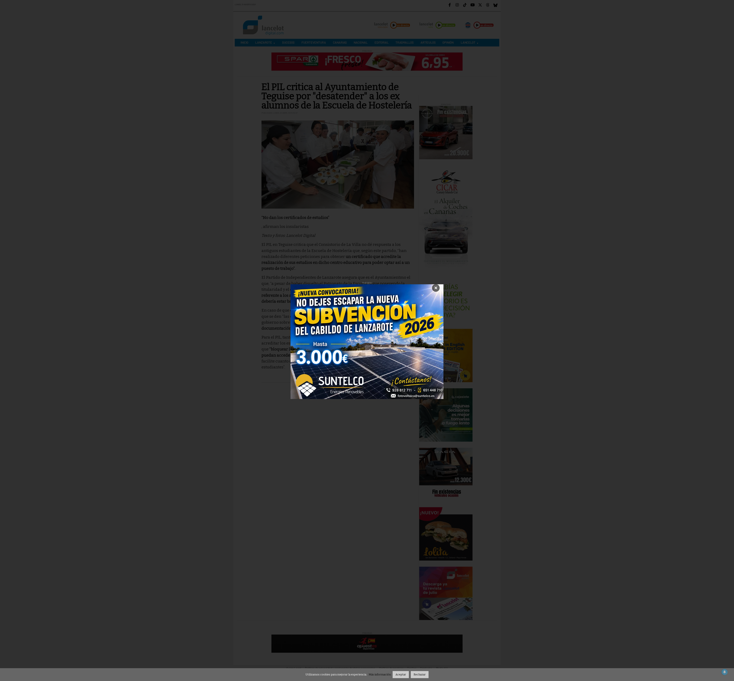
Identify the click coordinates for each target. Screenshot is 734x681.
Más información (380, 674)
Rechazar (420, 674)
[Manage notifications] (725, 672)
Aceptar (400, 674)
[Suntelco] (367, 341)
